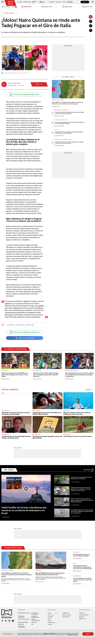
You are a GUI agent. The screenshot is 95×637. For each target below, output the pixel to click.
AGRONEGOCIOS (66, 616)
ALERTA (49, 620)
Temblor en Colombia (58, 100)
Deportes (10, 13)
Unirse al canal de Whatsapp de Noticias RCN (26, 94)
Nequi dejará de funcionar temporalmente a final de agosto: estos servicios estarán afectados (69, 132)
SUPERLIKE (81, 616)
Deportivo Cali (37, 370)
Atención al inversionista (21, 627)
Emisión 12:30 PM (48, 6)
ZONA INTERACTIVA (83, 615)
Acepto (88, 634)
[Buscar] (93, 2)
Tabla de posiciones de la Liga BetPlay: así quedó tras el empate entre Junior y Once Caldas (14, 374)
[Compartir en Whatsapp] (90, 30)
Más (87, 469)
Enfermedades (77, 576)
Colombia (19, 2)
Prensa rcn (21, 624)
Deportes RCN (34, 2)
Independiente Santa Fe (71, 370)
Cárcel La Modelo (60, 119)
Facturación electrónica (34, 613)
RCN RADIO (50, 616)
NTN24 (49, 613)
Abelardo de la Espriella (62, 110)
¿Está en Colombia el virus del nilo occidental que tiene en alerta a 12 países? (82, 580)
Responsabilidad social (24, 613)
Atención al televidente (21, 617)
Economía (51, 2)
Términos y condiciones (49, 633)
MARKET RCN (82, 618)
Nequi (56, 129)
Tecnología (76, 552)
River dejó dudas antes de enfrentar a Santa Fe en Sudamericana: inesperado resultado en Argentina (79, 374)
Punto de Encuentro (70, 2)
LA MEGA (50, 624)
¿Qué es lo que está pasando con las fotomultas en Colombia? (81, 477)
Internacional (27, 2)
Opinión (64, 2)
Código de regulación (24, 619)
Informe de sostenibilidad (35, 617)
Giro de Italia (10, 325)
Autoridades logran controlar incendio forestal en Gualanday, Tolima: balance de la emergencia (82, 511)
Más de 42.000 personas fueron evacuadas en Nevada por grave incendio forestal (50, 573)
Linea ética (34, 622)
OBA (32, 624)
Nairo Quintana (20, 325)
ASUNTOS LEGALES (66, 615)
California (38, 570)
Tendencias (58, 2)
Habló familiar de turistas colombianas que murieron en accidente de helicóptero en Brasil (24, 510)
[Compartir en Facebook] (90, 21)
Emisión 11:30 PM (88, 6)
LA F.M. (49, 618)
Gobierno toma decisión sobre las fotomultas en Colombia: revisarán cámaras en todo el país (69, 142)
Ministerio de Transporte (62, 139)
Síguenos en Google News (26, 338)
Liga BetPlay (4, 370)
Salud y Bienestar (42, 2)
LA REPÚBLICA (65, 613)
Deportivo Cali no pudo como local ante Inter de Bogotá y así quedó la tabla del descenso (45, 374)
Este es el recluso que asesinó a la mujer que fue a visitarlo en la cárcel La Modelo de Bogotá (69, 123)
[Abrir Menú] (2, 2)
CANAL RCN (84, 2)
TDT (56, 613)
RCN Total (50, 615)
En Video (9, 470)
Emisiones (6, 6)
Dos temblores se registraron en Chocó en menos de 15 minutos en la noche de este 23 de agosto (67, 103)
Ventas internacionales (35, 620)
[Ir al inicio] (10, 3)
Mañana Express (27, 6)
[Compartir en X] (90, 25)
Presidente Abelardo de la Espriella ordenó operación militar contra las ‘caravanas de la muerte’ (69, 113)
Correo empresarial (23, 622)
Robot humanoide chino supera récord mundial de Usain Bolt (81, 555)
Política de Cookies (72, 634)
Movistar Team (30, 325)
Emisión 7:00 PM (68, 6)
